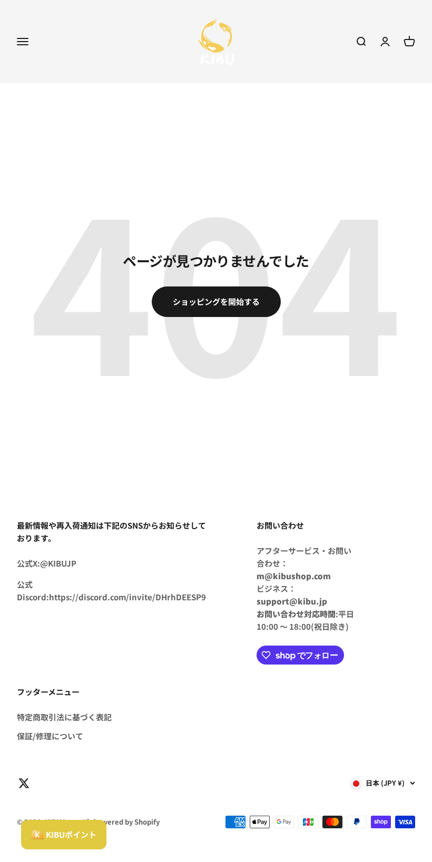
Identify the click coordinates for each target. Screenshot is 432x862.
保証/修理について (50, 735)
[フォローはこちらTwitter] (24, 783)
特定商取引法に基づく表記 (64, 716)
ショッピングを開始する (216, 301)
